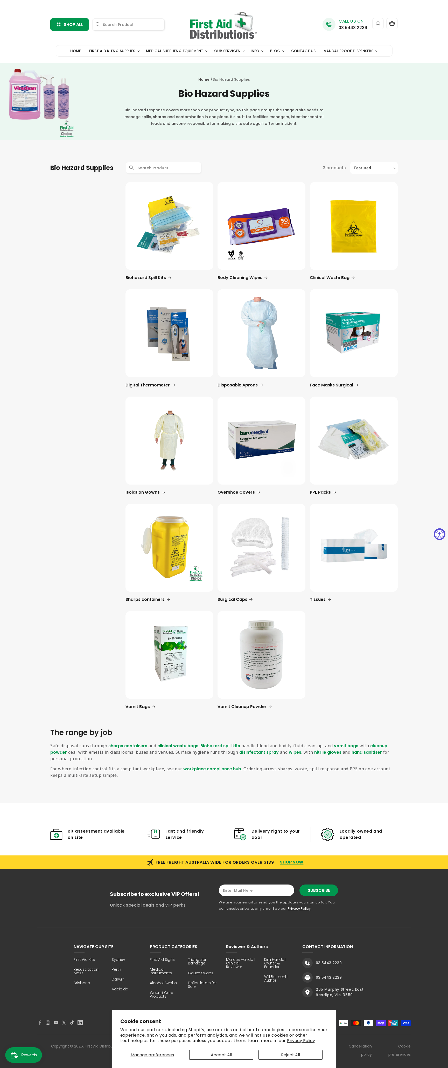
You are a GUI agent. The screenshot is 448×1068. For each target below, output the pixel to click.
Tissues (318, 599)
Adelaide (120, 989)
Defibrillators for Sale (202, 985)
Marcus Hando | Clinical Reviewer (240, 963)
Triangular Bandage (197, 962)
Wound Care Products (161, 995)
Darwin (118, 979)
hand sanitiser (367, 752)
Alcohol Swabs (163, 983)
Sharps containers (145, 599)
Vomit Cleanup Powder (242, 707)
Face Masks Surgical (331, 385)
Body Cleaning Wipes (240, 278)
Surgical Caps (232, 599)
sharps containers (127, 746)
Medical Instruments (161, 972)
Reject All (290, 1055)
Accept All (221, 1055)
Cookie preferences (399, 1050)
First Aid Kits (84, 960)
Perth (116, 970)
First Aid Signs (162, 960)
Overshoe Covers (236, 492)
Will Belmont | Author (276, 979)
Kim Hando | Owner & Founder (275, 963)
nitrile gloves (327, 752)
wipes (295, 752)
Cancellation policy (360, 1050)
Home (203, 79)
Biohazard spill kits (220, 746)
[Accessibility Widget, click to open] (439, 534)
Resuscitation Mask (86, 972)
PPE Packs (320, 492)
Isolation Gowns (142, 492)
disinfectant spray (259, 752)
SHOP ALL (73, 25)
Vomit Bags (137, 707)
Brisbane (82, 983)
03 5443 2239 (353, 28)
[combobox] (128, 24)
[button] (392, 23)
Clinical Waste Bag (329, 278)
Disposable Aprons (238, 385)
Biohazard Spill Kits (145, 278)
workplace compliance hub (212, 769)
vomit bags (346, 746)
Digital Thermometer (147, 385)
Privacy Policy (301, 1041)
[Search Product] (98, 24)
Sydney (118, 960)
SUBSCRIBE (319, 890)
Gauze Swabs (200, 973)
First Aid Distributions (103, 1046)
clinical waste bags (177, 746)
